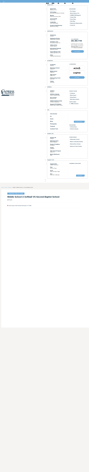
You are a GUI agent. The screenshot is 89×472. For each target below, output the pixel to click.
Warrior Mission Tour (74, 13)
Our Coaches (53, 97)
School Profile (53, 18)
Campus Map (73, 17)
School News (73, 19)
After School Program (55, 150)
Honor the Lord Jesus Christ (55, 16)
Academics (50, 60)
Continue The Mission (54, 164)
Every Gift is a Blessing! (54, 174)
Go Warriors (52, 145)
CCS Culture (53, 12)
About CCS (50, 4)
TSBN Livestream (74, 103)
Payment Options (53, 46)
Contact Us (72, 25)
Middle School (53, 71)
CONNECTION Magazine (75, 15)
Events (6, 187)
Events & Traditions (55, 144)
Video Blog (72, 21)
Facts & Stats (52, 19)
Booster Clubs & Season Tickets (56, 105)
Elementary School (54, 68)
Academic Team (54, 128)
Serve (51, 170)
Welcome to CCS (53, 9)
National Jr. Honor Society (76, 146)
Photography (53, 123)
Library (52, 81)
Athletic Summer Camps (56, 100)
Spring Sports (73, 97)
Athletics (49, 87)
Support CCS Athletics (55, 104)
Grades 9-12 (52, 75)
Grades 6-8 (52, 72)
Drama (51, 118)
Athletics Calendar (54, 94)
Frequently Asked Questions (55, 56)
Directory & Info (53, 98)
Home (2, 187)
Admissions (50, 31)
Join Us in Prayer (53, 168)
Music (51, 121)
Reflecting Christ (54, 140)
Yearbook (52, 126)
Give (51, 173)
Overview (52, 36)
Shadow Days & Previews (55, 39)
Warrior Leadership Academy (76, 141)
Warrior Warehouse (55, 154)
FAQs (51, 55)
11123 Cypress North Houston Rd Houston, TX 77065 (20, 205)
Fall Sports (72, 93)
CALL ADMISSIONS (74, 39)
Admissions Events (55, 38)
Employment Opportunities (76, 23)
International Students (55, 48)
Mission (52, 15)
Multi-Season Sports (74, 99)
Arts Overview (53, 113)
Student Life (50, 133)
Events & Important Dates (55, 95)
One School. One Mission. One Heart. (57, 13)
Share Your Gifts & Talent (55, 171)
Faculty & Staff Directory (56, 25)
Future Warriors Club (55, 51)
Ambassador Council (74, 139)
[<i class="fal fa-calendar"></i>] (3, 1)
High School (53, 74)
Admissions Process (54, 49)
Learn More (52, 82)
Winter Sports (73, 95)
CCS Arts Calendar (74, 128)
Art (51, 116)
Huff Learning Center (55, 78)
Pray (51, 167)
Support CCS (50, 160)
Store (51, 155)
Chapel (52, 147)
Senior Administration (54, 23)
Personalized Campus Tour (55, 42)
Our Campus (73, 11)
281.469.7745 (76, 41)
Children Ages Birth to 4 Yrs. (55, 52)
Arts (48, 109)
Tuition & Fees (53, 45)
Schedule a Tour (54, 41)
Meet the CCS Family (54, 26)
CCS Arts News (73, 126)
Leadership (53, 22)
